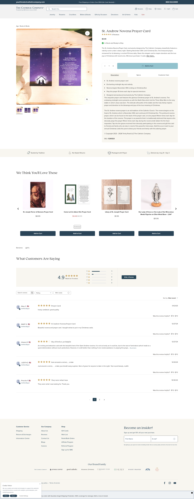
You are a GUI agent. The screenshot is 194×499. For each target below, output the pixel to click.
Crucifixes (72, 15)
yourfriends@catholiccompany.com (30, 2)
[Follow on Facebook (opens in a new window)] (164, 483)
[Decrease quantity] (105, 66)
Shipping (19, 431)
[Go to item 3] (35, 110)
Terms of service (55, 483)
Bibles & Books (85, 15)
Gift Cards (64, 431)
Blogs (43, 442)
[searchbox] (23, 292)
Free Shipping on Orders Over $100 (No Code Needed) (97, 2)
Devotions (114, 15)
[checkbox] (87, 33)
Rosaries (62, 15)
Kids (136, 15)
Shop (63, 426)
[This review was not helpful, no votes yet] (175, 316)
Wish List (64, 434)
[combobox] (43, 293)
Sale (143, 15)
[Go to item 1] (19, 110)
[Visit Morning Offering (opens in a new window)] (87, 469)
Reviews (44, 434)
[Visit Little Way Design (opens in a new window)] (157, 469)
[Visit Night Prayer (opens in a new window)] (134, 469)
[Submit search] (49, 9)
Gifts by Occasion (101, 15)
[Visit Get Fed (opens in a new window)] (148, 469)
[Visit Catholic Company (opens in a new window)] (40, 469)
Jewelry (52, 15)
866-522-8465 (172, 2)
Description (115, 75)
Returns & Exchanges (23, 434)
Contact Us (45, 438)
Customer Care (163, 75)
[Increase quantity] (113, 66)
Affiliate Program (67, 442)
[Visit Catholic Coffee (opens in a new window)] (56, 469)
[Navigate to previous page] (90, 399)
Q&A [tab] (27, 248)
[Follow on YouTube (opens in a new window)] (174, 483)
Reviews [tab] (19, 248)
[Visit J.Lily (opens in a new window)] (119, 469)
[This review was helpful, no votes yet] (172, 316)
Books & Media (25, 26)
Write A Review (129, 277)
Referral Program (67, 446)
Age (17, 26)
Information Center (23, 438)
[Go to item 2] (27, 110)
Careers (44, 446)
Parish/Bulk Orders (67, 438)
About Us (44, 431)
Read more (133, 348)
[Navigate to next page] (104, 399)
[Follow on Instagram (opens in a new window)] (169, 483)
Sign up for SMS (67, 450)
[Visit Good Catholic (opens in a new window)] (72, 469)
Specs (139, 75)
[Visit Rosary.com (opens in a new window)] (103, 469)
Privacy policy (43, 483)
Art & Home (126, 15)
